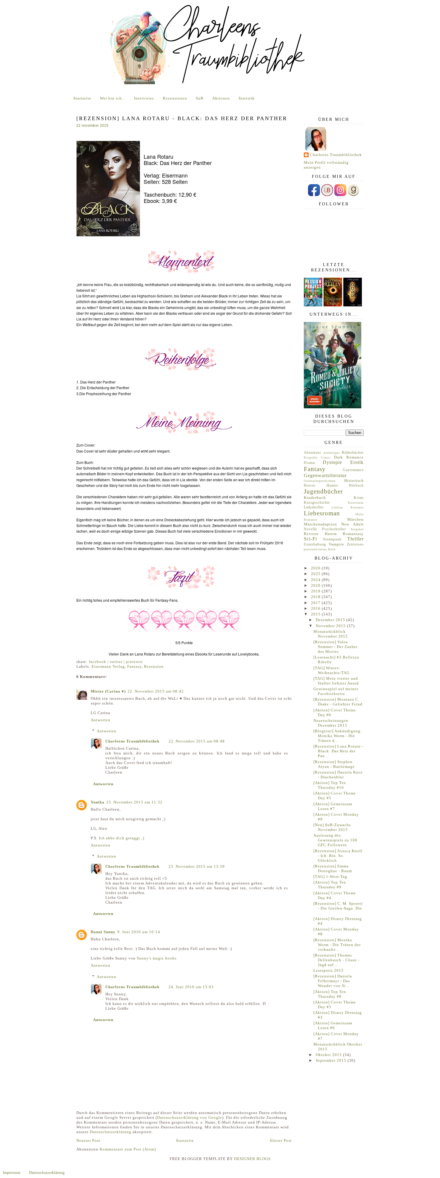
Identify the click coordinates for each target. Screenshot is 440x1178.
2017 (316, 603)
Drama (309, 463)
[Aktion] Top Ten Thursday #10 (329, 785)
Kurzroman (356, 502)
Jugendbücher (323, 491)
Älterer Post (280, 1140)
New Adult (352, 524)
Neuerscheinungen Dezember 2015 (330, 723)
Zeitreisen (355, 544)
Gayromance (353, 470)
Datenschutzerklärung (110, 1132)
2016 (316, 608)
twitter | (118, 661)
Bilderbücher (353, 453)
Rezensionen (175, 98)
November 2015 (331, 626)
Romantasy (353, 533)
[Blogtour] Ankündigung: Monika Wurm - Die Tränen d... (337, 736)
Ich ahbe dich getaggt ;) (121, 838)
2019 (316, 591)
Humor (332, 486)
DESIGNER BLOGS (252, 1158)
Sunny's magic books (157, 958)
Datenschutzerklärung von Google (189, 1117)
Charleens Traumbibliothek (132, 741)
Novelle (310, 529)
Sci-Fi (310, 538)
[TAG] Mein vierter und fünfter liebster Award (336, 680)
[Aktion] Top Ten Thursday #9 (329, 884)
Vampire (336, 544)
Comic (325, 457)
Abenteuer (312, 453)
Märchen (355, 519)
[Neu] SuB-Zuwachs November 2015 (332, 827)
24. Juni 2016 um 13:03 (191, 987)
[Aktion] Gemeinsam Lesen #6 (332, 1025)
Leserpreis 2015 (328, 970)
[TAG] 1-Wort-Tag (330, 876)
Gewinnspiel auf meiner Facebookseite (335, 691)
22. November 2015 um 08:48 (197, 741)
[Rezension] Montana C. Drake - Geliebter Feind (337, 701)
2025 (316, 574)
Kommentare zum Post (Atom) (128, 1149)
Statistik (247, 98)
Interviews (144, 98)
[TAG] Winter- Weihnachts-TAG (331, 670)
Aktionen (221, 98)
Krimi (359, 498)
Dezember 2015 (331, 620)
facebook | (99, 661)
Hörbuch (356, 486)
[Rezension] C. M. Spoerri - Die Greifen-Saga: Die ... (338, 908)
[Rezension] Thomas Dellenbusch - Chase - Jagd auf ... (336, 960)
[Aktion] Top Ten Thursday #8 (329, 994)
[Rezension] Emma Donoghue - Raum (332, 868)
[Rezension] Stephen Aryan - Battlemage (334, 764)
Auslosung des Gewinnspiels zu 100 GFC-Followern (335, 840)
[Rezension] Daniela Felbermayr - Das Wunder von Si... (332, 981)
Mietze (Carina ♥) (108, 691)
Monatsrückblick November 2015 (330, 633)
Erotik (357, 462)
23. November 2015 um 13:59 (197, 866)
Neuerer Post (88, 1140)
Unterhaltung (315, 544)
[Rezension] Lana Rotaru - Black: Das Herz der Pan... (338, 751)
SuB (200, 98)
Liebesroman (322, 513)
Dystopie (332, 462)
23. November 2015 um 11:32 (134, 802)
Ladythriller (314, 507)
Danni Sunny (103, 932)
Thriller (355, 538)
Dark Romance (349, 457)
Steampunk (332, 539)
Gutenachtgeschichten (320, 480)
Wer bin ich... (112, 98)
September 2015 (332, 1060)
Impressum (11, 1172)
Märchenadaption (320, 524)
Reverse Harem (320, 533)
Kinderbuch (315, 497)
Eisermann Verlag (108, 666)
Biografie (311, 457)
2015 (316, 614)
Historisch (354, 480)
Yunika (97, 802)
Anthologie (331, 452)
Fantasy (134, 666)
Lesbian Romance (348, 507)
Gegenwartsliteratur (325, 475)
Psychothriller (334, 529)
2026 (316, 568)
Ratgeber (357, 529)
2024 (316, 579)
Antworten (100, 720)
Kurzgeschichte (317, 503)
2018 (316, 597)
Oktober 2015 (329, 1054)
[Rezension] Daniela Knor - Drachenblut (337, 774)
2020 (316, 585)
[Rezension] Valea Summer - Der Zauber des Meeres (335, 647)
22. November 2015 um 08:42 (156, 691)
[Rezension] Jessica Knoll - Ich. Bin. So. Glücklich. (337, 856)
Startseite (82, 98)
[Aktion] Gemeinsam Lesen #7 (332, 806)
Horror (309, 486)
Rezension (154, 666)
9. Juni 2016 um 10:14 (138, 932)
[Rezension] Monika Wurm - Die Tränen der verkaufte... (337, 945)
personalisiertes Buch (320, 549)
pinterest (134, 661)
